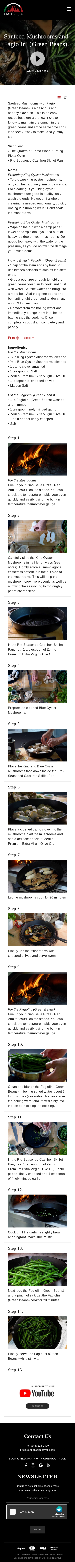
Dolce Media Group (51, 1558)
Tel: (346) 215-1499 (37, 1445)
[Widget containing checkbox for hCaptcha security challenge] (36, 1511)
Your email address (37, 1498)
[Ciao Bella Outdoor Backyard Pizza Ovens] (13, 9)
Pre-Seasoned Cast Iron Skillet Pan (36, 160)
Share (27, 337)
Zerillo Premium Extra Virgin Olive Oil (38, 376)
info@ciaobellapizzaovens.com (37, 1450)
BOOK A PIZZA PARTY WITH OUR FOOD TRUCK (37, 1458)
